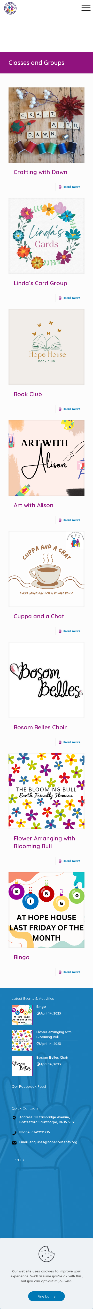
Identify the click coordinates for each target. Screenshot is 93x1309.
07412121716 (41, 1132)
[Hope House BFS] (10, 7)
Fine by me (46, 1296)
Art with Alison (33, 505)
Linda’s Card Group (40, 283)
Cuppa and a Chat (39, 616)
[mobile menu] (86, 7)
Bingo (21, 957)
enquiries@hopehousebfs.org (53, 1142)
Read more (72, 187)
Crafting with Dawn (40, 172)
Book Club (28, 394)
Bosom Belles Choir (40, 727)
